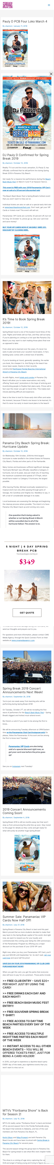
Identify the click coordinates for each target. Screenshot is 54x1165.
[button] (51, 74)
